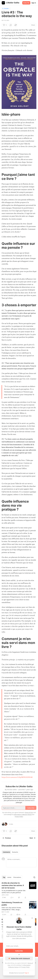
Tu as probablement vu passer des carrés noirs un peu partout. (13, 891)
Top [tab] (4, 877)
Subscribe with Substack (20, 958)
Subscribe (26, 3)
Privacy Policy (25, 967)
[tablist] (10, 852)
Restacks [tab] (15, 852)
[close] (32, 918)
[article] (19, 890)
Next (31, 838)
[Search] (34, 877)
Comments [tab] (6, 852)
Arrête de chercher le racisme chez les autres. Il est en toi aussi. (13, 885)
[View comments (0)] (11, 25)
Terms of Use (29, 812)
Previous (8, 838)
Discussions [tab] (17, 877)
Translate (6, 8)
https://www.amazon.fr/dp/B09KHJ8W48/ (17, 777)
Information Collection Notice (23, 814)
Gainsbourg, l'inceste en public (12, 903)
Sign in (34, 3)
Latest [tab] (9, 877)
